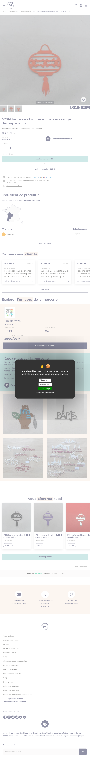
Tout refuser (45, 380)
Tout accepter (45, 389)
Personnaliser (45, 384)
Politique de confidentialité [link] (45, 392)
